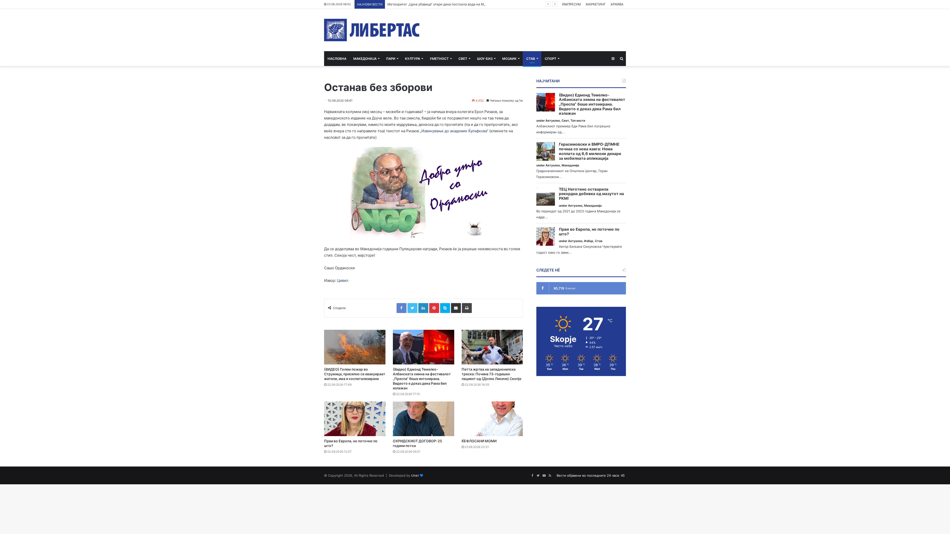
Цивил (342, 280)
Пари (390, 59)
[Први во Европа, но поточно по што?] (354, 418)
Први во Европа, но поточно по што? (589, 231)
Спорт (550, 59)
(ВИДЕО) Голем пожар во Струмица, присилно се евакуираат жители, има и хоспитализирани (354, 374)
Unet (415, 475)
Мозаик (509, 59)
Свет (462, 59)
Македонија (365, 59)
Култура (412, 59)
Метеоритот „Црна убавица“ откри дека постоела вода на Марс (438, 4)
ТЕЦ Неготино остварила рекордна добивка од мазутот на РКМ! (591, 194)
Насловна (337, 59)
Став (530, 59)
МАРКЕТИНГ (596, 4)
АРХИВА (617, 4)
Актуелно (553, 120)
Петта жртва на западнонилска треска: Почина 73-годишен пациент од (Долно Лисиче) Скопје (491, 374)
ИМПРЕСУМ (571, 4)
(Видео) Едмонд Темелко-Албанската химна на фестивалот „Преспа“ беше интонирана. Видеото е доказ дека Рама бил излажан (422, 378)
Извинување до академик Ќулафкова (454, 131)
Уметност (439, 59)
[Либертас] (372, 30)
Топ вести (577, 120)
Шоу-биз (485, 59)
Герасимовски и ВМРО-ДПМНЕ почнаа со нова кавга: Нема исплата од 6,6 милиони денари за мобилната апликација (590, 151)
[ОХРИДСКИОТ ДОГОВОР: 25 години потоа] (423, 418)
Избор (588, 241)
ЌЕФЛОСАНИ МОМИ (479, 441)
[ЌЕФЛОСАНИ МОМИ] (492, 418)
